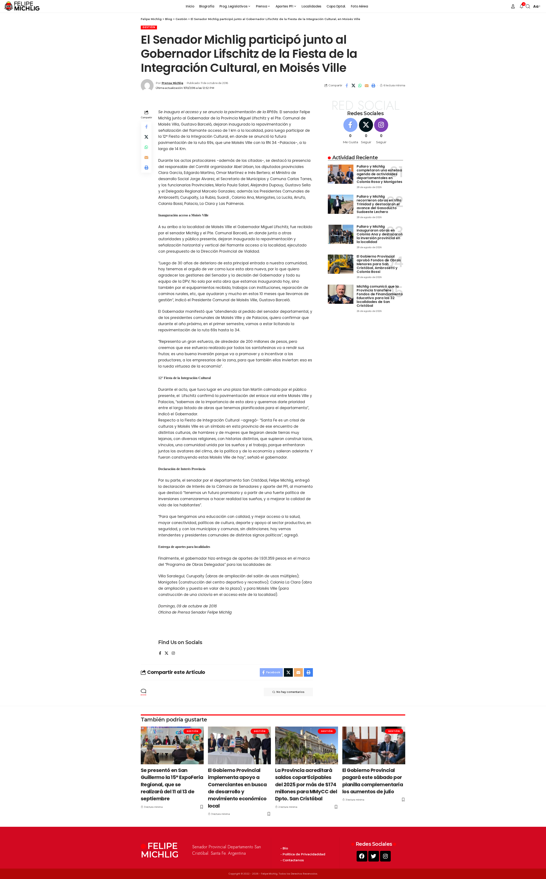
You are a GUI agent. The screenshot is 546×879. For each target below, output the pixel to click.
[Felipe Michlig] (22, 6)
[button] (513, 6)
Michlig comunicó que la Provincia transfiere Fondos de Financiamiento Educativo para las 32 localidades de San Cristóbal (380, 296)
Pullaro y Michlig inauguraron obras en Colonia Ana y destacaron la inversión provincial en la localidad (379, 234)
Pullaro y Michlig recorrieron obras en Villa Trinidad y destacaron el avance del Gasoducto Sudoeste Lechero (379, 204)
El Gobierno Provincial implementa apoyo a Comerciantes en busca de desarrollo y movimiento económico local (237, 788)
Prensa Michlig (172, 83)
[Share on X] (353, 85)
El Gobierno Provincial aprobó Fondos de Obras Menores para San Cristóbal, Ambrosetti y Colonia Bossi (379, 264)
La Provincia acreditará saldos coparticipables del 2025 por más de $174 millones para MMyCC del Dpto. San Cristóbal (306, 784)
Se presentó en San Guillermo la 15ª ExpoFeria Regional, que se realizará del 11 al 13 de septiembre (172, 784)
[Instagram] (173, 653)
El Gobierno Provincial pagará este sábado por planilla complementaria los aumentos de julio (372, 781)
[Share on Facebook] (347, 85)
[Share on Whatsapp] (360, 85)
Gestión (148, 27)
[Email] (367, 85)
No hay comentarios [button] (290, 692)
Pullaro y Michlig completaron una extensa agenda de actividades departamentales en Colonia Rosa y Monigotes (379, 174)
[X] (166, 653)
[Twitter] (373, 856)
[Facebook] (160, 653)
